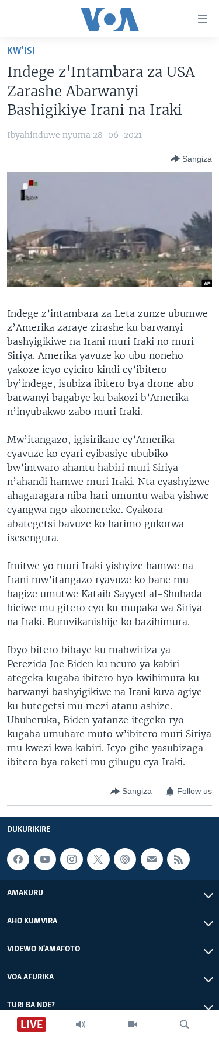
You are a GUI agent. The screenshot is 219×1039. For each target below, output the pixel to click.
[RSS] (178, 859)
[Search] (184, 1024)
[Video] (132, 1024)
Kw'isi (21, 51)
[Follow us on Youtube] (45, 859)
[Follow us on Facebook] (18, 859)
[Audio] (80, 1024)
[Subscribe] (152, 859)
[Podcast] (125, 859)
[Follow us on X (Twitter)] (98, 859)
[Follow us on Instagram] (71, 859)
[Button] (191, 159)
